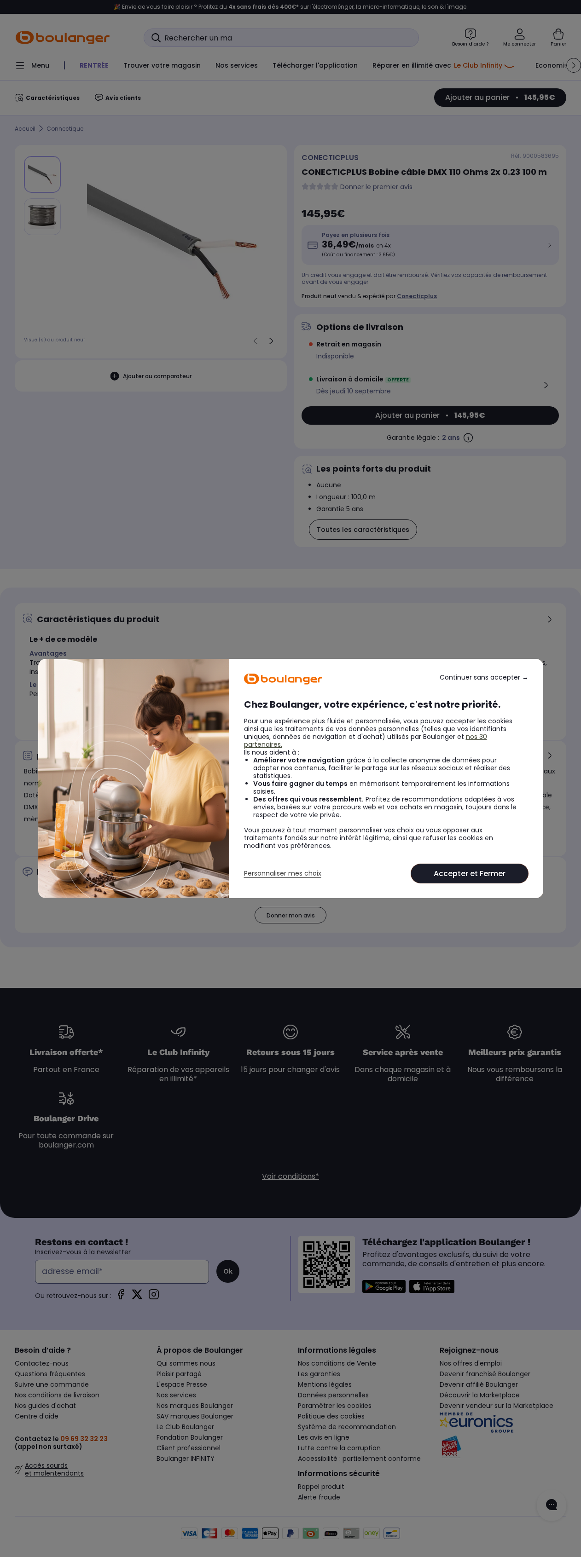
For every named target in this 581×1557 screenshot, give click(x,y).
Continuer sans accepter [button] (484, 677)
